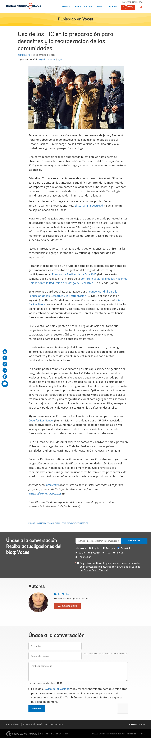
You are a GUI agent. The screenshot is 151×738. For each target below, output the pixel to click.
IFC (52, 734)
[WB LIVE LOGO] (128, 7)
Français (51, 59)
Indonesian (85, 557)
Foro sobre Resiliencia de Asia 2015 (74, 274)
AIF (47, 734)
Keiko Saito (24, 55)
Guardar (36, 708)
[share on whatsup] (5, 376)
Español (33, 59)
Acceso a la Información (33, 724)
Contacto (111, 7)
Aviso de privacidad (57, 689)
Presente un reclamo (136, 724)
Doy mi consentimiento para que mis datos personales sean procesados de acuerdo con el (110, 567)
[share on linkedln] (5, 370)
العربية (60, 59)
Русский (95, 552)
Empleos (49, 724)
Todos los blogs (83, 7)
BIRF (42, 734)
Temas (99, 7)
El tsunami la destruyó (88, 205)
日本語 (119, 552)
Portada (66, 7)
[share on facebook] (5, 358)
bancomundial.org (132, 2)
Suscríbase (134, 541)
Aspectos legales (13, 724)
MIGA (58, 734)
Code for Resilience (40, 420)
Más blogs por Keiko (67, 606)
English (42, 59)
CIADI (65, 734)
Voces (87, 19)
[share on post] (5, 364)
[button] (141, 7)
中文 (108, 552)
